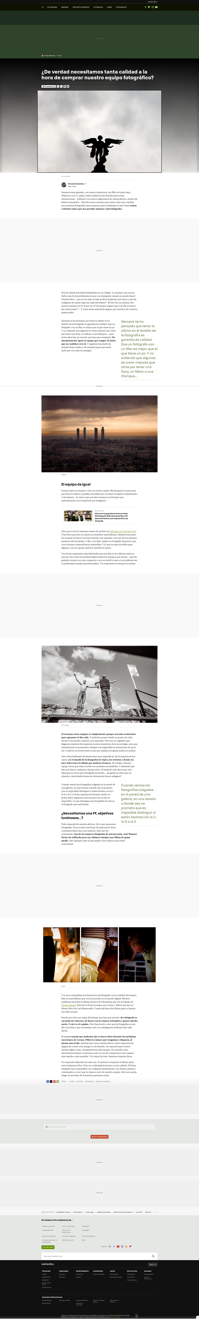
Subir (151, 1265)
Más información (115, 1317)
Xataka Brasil (46, 1303)
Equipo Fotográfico (103, 1081)
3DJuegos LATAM (64, 1300)
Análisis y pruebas (48, 1226)
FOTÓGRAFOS (121, 7)
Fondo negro (90, 1212)
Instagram (152, 7)
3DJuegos (62, 1274)
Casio (59, 55)
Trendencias (131, 1274)
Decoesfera (131, 1277)
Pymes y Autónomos (148, 1278)
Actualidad (85, 1230)
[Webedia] (153, 1)
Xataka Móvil (46, 1277)
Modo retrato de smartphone (123, 1212)
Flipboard (149, 7)
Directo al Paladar (99, 1274)
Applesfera (45, 1280)
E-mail (68, 86)
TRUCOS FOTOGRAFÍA (80, 7)
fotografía (90, 1081)
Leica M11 (139, 1212)
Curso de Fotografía (69, 1236)
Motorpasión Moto (116, 1277)
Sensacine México (82, 1300)
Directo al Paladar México (99, 1301)
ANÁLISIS (64, 7)
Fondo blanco (78, 1212)
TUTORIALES (98, 7)
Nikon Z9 (148, 1212)
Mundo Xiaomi (46, 1287)
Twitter (61, 86)
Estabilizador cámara (63, 1212)
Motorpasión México (114, 1301)
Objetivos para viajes (104, 1212)
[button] (77, 183)
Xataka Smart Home (46, 1283)
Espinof (78, 1277)
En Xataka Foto (99, 511)
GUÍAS (109, 7)
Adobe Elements (67, 1240)
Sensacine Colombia (79, 1304)
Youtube (156, 7)
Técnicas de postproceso (66, 1231)
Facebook (145, 7)
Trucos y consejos (68, 1226)
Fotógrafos (85, 1226)
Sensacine (79, 1274)
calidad (80, 1081)
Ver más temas (48, 1247)
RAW (83, 1240)
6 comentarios (50, 86)
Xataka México (47, 1300)
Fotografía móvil (47, 1230)
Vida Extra (62, 1277)
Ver (100, 1137)
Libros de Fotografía (49, 1236)
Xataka (44, 1274)
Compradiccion (132, 1280)
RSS (126, 1246)
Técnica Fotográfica (88, 1236)
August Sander (68, 1005)
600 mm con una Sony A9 (123, 531)
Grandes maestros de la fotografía (49, 1241)
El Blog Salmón (149, 1274)
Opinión (72, 1081)
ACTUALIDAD (52, 7)
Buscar (153, 1256)
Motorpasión (114, 1274)
